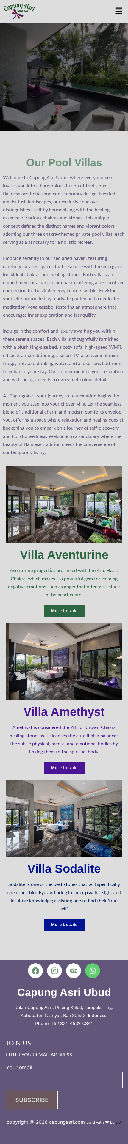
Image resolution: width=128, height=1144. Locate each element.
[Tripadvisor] (73, 970)
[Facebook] (35, 970)
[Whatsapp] (92, 970)
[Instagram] (54, 970)
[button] (119, 11)
